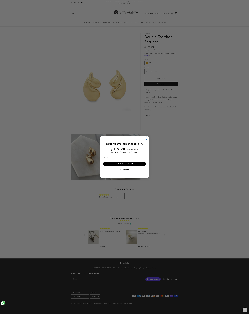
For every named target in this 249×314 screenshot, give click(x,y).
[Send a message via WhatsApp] (3, 303)
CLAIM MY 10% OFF (124, 164)
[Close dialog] (146, 138)
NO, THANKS (124, 169)
